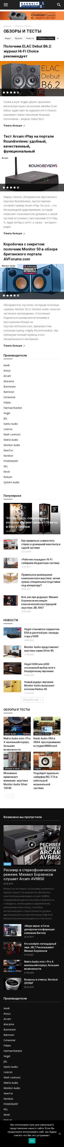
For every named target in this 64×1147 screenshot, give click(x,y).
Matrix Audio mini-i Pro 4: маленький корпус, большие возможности (41, 965)
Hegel (7, 413)
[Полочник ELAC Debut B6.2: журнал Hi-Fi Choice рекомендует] (32, 78)
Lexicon (8, 429)
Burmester (10, 386)
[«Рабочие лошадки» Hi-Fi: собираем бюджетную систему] (11, 563)
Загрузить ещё (31, 699)
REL (6, 466)
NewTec (8, 450)
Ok (32, 1140)
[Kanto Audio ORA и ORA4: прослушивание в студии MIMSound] (47, 726)
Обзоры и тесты (46, 38)
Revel (7, 471)
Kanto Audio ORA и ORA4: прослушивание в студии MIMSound (46, 742)
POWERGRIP (11, 461)
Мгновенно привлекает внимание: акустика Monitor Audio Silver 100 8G (16, 780)
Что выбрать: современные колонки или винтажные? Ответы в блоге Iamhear (32, 522)
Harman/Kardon (13, 407)
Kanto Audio (11, 423)
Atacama (9, 381)
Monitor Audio (8, 265)
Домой (7, 26)
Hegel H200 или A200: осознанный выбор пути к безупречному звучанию (39, 668)
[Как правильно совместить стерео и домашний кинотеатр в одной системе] (11, 544)
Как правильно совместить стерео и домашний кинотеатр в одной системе (40, 544)
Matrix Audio (11, 439)
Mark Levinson (12, 434)
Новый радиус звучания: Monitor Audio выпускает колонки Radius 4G (39, 686)
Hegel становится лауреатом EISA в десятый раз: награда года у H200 (41, 633)
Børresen (9, 392)
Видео (8, 38)
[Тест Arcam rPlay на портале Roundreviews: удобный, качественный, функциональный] (32, 173)
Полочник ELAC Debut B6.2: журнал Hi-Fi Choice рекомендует (28, 51)
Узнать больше (13, 125)
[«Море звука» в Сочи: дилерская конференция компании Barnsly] (12, 930)
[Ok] (59, 1133)
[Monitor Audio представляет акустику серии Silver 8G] (12, 651)
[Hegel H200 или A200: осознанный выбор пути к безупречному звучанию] (12, 668)
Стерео (37, 768)
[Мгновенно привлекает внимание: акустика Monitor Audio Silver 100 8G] (17, 761)
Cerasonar (9, 397)
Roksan (8, 477)
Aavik (7, 365)
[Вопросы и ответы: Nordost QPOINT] (12, 984)
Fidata (7, 402)
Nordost (8, 455)
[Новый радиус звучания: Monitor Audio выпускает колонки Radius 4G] (12, 686)
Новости (30, 38)
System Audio (11, 482)
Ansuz (7, 370)
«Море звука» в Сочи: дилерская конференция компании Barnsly (39, 929)
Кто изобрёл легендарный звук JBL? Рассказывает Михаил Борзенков (40, 947)
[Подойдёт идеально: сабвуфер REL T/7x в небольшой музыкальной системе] (47, 761)
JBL (5, 418)
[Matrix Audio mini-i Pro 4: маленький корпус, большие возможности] (17, 726)
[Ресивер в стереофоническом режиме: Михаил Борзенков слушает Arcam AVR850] (32, 844)
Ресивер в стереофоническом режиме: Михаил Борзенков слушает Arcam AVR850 (30, 874)
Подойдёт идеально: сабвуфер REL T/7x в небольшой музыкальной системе (46, 780)
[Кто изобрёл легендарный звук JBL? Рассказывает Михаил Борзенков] (12, 948)
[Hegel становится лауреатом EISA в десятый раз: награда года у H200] (12, 633)
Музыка (18, 38)
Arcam (5, 158)
